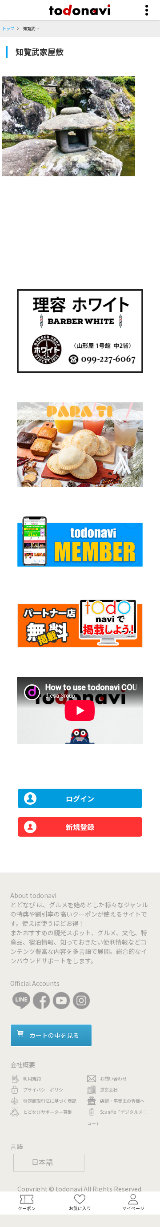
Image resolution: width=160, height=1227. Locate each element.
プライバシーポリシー (45, 1089)
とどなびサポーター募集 (47, 1111)
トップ (8, 28)
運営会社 (109, 1089)
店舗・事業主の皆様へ (122, 1100)
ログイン (80, 798)
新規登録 (80, 827)
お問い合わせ (113, 1078)
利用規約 (32, 1078)
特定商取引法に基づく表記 (49, 1100)
